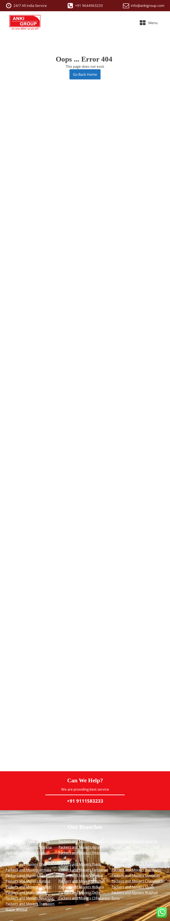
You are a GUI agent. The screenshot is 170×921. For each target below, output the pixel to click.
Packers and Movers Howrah (135, 841)
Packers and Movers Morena (29, 847)
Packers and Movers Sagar (27, 892)
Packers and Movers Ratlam (28, 875)
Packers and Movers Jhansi (79, 864)
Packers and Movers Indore (28, 841)
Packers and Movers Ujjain (133, 886)
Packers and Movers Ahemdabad (128, 855)
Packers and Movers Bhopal (80, 875)
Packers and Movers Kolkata (81, 886)
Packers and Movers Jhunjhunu (136, 869)
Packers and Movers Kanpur (28, 881)
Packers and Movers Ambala (28, 869)
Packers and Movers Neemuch (83, 852)
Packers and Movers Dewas (80, 841)
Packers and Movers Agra (78, 847)
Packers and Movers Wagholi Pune (135, 895)
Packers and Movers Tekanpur (30, 898)
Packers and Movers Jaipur (27, 852)
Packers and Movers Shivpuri (81, 881)
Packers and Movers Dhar (26, 864)
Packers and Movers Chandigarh (137, 881)
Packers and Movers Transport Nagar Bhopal (30, 906)
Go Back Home (85, 74)
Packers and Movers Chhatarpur (84, 898)
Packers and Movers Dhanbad (135, 847)
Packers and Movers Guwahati (136, 875)
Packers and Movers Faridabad (83, 869)
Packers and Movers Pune (132, 864)
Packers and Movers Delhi (79, 892)
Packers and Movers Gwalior (28, 886)
